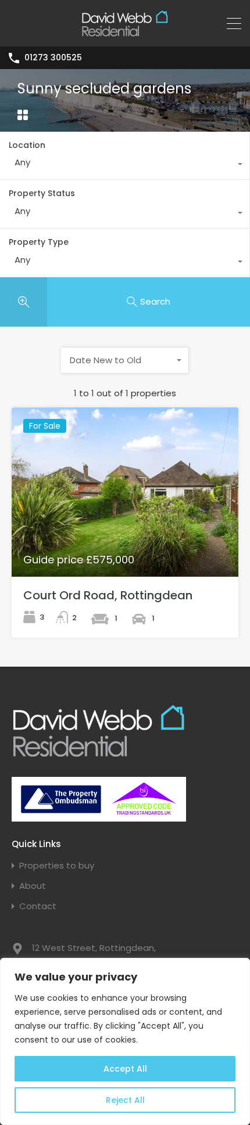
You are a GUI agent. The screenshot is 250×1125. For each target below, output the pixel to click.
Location (27, 145)
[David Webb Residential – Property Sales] (125, 32)
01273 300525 (53, 58)
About (32, 885)
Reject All (125, 1100)
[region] (125, 1041)
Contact (37, 906)
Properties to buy (56, 865)
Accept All (125, 1069)
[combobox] (124, 165)
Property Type (39, 242)
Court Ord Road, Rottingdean (107, 595)
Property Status (42, 193)
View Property (125, 542)
